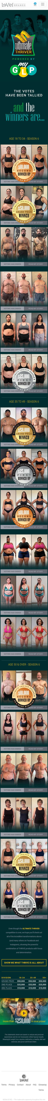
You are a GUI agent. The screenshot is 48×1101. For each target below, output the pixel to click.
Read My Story (36, 264)
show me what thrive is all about (24, 962)
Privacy (12, 1084)
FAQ (34, 1084)
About (28, 1084)
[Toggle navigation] (42, 4)
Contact (20, 1084)
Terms (4, 1084)
